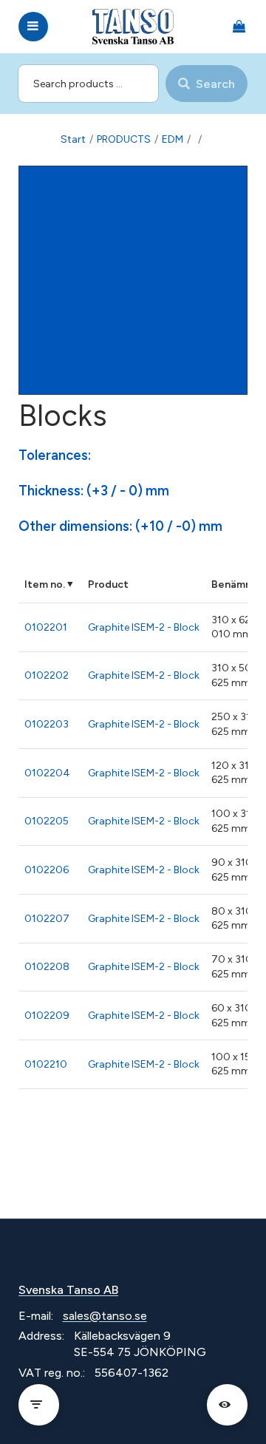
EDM (172, 139)
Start (73, 139)
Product (108, 584)
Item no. (44, 584)
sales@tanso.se (105, 1316)
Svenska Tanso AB (68, 1290)
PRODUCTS (124, 139)
